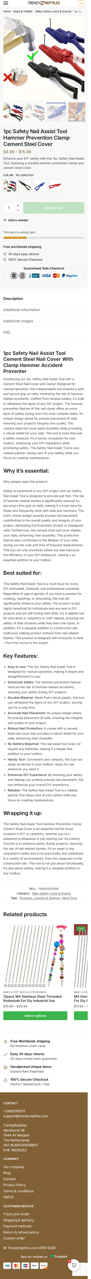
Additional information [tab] (21, 310)
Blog (6, 1173)
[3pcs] (10, 185)
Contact (9, 1179)
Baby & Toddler (23, 11)
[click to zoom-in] (45, 58)
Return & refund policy (21, 1232)
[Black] (25, 185)
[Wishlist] (60, 930)
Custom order (14, 1238)
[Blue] (40, 185)
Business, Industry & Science (40, 898)
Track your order (16, 1214)
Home (7, 11)
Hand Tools (69, 898)
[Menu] (10, 3)
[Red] (55, 185)
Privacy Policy (14, 1185)
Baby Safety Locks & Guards (53, 11)
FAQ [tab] (6, 332)
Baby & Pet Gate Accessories (24, 992)
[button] (77, 58)
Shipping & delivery (18, 1220)
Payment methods (17, 1226)
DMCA (8, 1197)
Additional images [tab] (18, 321)
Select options (35, 1015)
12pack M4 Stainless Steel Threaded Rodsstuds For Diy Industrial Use (32, 998)
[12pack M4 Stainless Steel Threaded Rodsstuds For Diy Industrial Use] (35, 956)
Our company (13, 1167)
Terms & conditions (18, 1191)
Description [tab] (13, 298)
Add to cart (53, 208)
